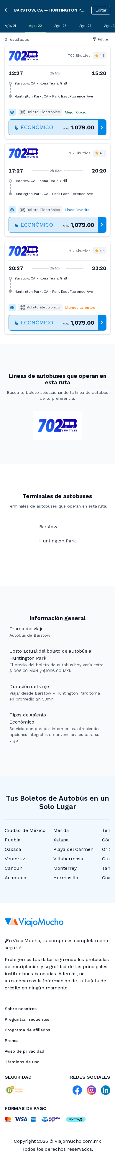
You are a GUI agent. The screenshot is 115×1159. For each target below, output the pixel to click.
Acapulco (15, 877)
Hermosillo (65, 877)
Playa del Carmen (73, 849)
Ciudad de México (25, 830)
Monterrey (65, 868)
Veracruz (15, 858)
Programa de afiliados (27, 1030)
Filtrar (103, 39)
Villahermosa (68, 858)
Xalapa (61, 840)
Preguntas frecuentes (27, 1019)
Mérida (61, 830)
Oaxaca (13, 849)
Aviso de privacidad (24, 1051)
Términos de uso (22, 1061)
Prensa (12, 1040)
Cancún (13, 868)
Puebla (13, 840)
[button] (57, 92)
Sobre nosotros (21, 1008)
